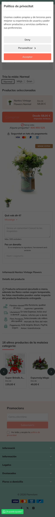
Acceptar (27, 56)
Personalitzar (27, 48)
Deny (27, 39)
